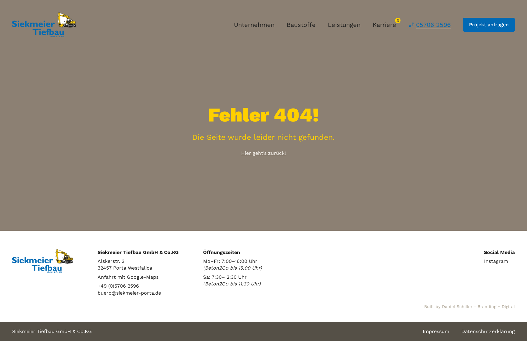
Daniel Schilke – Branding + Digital (478, 306)
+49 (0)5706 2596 (118, 286)
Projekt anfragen (489, 24)
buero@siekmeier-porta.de (129, 293)
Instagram (496, 261)
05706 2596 (433, 24)
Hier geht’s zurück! (263, 153)
